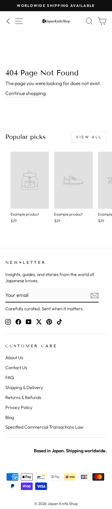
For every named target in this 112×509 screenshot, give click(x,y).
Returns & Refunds (23, 397)
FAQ (9, 377)
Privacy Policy (18, 407)
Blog (9, 417)
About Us (14, 357)
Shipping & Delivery (24, 387)
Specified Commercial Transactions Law (44, 427)
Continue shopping (25, 93)
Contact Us (16, 367)
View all (89, 137)
